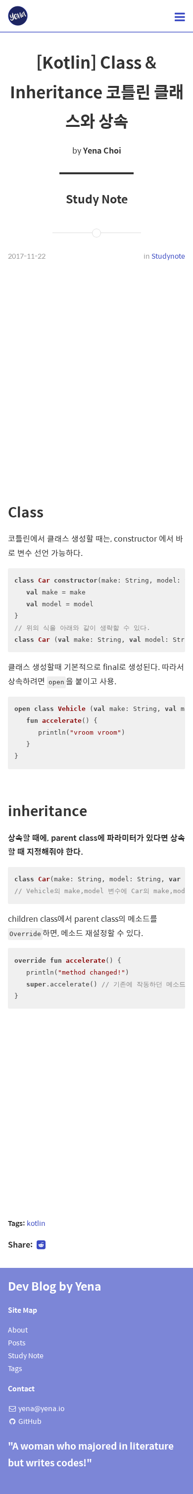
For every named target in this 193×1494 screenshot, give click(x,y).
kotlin (36, 1223)
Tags (15, 1368)
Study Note (26, 1355)
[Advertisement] (96, 381)
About (18, 1329)
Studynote (168, 255)
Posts (17, 1342)
